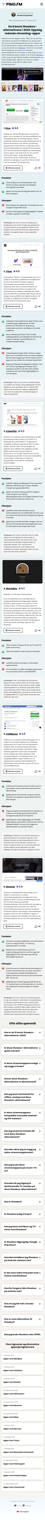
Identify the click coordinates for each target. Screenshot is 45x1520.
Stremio (10, 886)
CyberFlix (11, 431)
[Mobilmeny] (41, 4)
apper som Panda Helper (15, 1475)
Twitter (19, 1506)
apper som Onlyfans (12, 1370)
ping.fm (14, 4)
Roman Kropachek (25, 15)
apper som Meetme (12, 1405)
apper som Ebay (10, 1417)
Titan (9, 271)
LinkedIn (28, 1506)
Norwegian (24, 1511)
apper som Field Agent (14, 1464)
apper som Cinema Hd (13, 1487)
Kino (8, 128)
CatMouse (12, 734)
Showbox (22, 48)
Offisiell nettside (14, 168)
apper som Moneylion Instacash (18, 1452)
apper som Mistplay (12, 1359)
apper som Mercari (12, 1429)
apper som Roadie (12, 1382)
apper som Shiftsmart (13, 1394)
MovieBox (11, 588)
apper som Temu (11, 1440)
